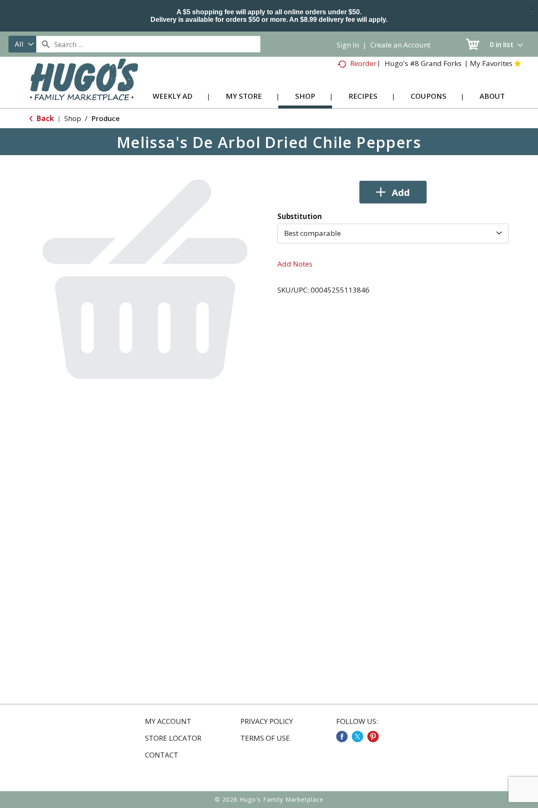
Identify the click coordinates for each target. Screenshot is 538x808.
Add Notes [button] (294, 264)
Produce (105, 118)
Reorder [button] (363, 63)
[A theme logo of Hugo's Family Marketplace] (83, 88)
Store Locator (173, 738)
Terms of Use (265, 738)
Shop (72, 118)
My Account (168, 721)
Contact (161, 755)
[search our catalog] (45, 44)
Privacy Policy (266, 721)
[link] (342, 736)
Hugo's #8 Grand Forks (423, 63)
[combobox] (22, 44)
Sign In (348, 45)
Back (44, 118)
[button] (393, 192)
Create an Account (400, 45)
